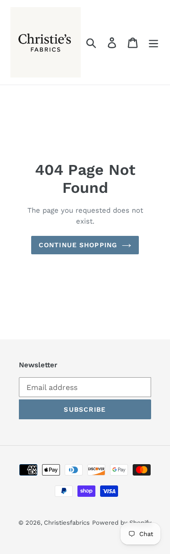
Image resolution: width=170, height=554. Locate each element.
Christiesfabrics (67, 522)
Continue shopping (78, 245)
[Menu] (153, 42)
